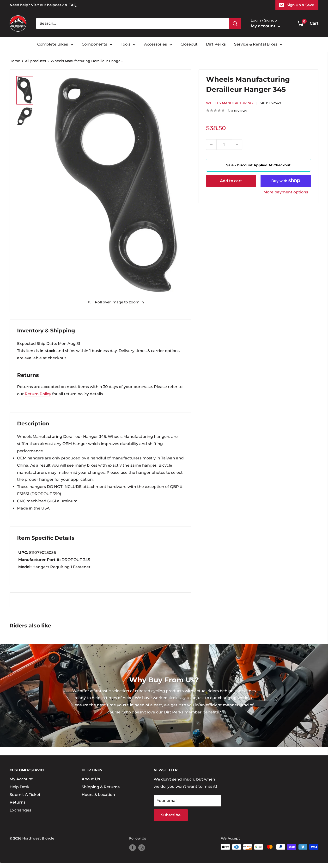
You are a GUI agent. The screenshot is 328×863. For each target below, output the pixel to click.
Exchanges (20, 810)
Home (15, 61)
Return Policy (38, 394)
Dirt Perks (216, 44)
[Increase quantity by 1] (237, 144)
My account (264, 25)
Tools (125, 44)
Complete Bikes (52, 44)
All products (35, 61)
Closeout (189, 44)
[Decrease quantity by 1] (211, 144)
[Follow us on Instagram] (141, 847)
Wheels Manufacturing (229, 103)
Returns (17, 802)
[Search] (235, 23)
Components (94, 44)
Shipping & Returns (101, 787)
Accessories (155, 44)
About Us (91, 779)
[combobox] (132, 23)
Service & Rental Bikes (255, 44)
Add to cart (231, 180)
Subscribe (171, 815)
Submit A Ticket (25, 794)
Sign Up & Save (300, 5)
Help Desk (20, 787)
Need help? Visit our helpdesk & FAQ (43, 5)
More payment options (285, 192)
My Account (21, 779)
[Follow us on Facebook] (132, 847)
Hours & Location (98, 794)
